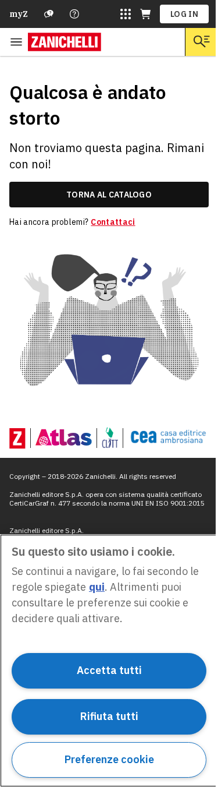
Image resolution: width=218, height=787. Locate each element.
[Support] (49, 14)
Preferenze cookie (109, 759)
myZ (18, 14)
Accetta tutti (109, 670)
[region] (109, 660)
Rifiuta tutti (109, 716)
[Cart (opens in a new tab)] (145, 14)
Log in (184, 14)
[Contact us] (74, 14)
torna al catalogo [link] (109, 194)
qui (97, 587)
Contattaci (113, 222)
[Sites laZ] (125, 14)
